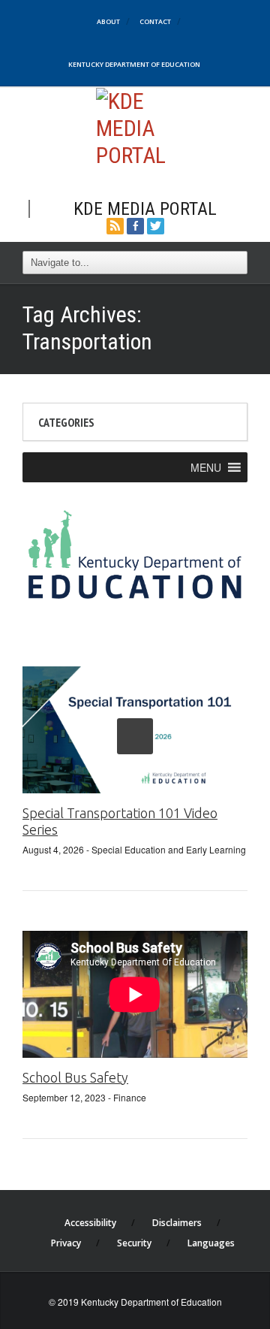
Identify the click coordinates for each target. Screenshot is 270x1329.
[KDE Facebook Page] (135, 224)
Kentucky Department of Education (134, 64)
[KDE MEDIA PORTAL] (135, 126)
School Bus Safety (75, 1077)
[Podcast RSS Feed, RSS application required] (115, 224)
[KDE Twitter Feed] (155, 224)
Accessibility (90, 1222)
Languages (211, 1243)
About (108, 21)
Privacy (66, 1243)
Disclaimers (177, 1222)
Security (134, 1243)
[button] (205, 467)
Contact (155, 21)
